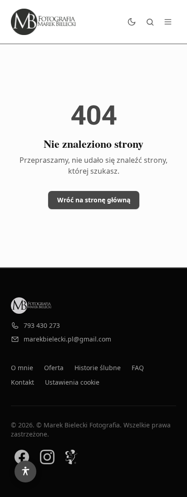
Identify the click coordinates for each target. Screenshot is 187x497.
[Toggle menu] (168, 22)
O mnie (22, 367)
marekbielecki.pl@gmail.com (67, 339)
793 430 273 (42, 325)
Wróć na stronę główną (93, 200)
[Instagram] (47, 457)
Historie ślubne (97, 367)
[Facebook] (22, 457)
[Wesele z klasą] (71, 457)
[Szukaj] (150, 22)
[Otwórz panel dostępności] (25, 471)
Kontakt (22, 382)
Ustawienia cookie (72, 382)
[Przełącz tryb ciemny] (131, 22)
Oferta (54, 367)
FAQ (138, 367)
